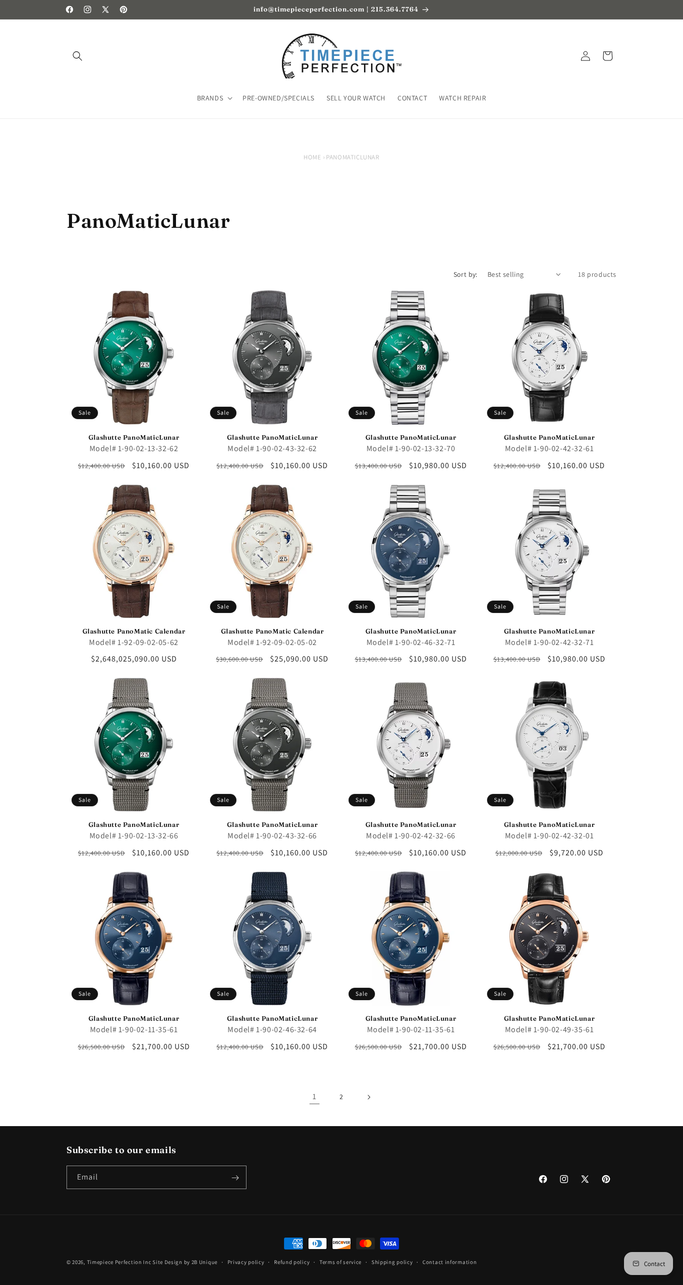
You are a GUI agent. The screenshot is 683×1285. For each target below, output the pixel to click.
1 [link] (314, 1096)
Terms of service (341, 1261)
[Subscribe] (235, 1178)
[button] (77, 56)
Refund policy (292, 1261)
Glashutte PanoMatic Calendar (134, 631)
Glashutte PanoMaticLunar (133, 437)
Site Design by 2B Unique (185, 1262)
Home (312, 157)
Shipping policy (392, 1261)
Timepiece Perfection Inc (119, 1262)
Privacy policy (246, 1261)
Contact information (449, 1261)
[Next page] (369, 1097)
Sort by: (466, 274)
